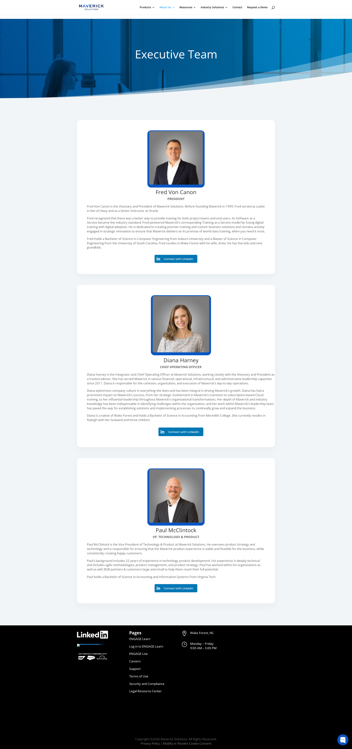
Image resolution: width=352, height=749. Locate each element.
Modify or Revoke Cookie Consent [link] (187, 743)
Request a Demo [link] (257, 7)
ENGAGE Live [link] (138, 654)
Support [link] (135, 669)
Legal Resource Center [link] (145, 691)
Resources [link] (185, 7)
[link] (91, 7)
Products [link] (145, 7)
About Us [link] (165, 7)
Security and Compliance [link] (146, 684)
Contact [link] (237, 7)
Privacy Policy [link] (150, 743)
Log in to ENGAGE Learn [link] (146, 646)
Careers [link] (135, 661)
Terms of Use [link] (138, 676)
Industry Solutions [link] (212, 7)
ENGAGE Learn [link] (139, 639)
